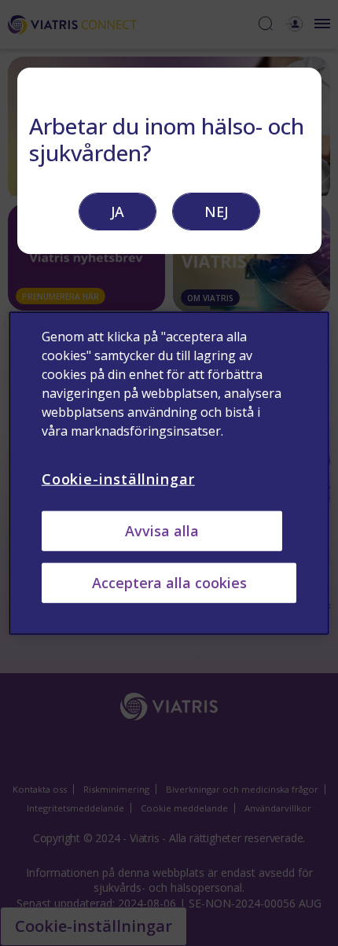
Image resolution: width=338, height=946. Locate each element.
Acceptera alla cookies (169, 582)
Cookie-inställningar (118, 478)
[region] (169, 473)
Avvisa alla (162, 530)
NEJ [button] (216, 211)
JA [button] (117, 211)
